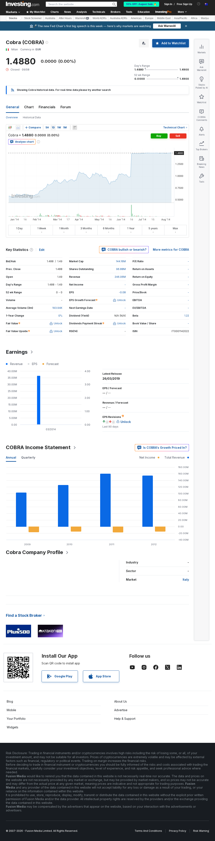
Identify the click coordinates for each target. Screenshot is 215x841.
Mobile (11, 710)
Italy (186, 579)
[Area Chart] (18, 127)
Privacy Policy (177, 830)
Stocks (13, 18)
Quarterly (28, 457)
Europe (149, 18)
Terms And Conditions (148, 830)
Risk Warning (201, 830)
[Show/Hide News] (74, 127)
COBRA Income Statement (38, 447)
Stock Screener (33, 18)
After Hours (65, 18)
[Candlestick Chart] (10, 127)
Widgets (12, 727)
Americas (136, 18)
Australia (50, 18)
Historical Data (32, 117)
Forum (65, 107)
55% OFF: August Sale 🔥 (141, 4)
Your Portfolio (16, 718)
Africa (194, 18)
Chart (29, 107)
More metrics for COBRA (171, 249)
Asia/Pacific (180, 18)
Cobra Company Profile (34, 552)
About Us (120, 701)
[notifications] (198, 4)
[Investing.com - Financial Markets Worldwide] (22, 4)
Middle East (163, 18)
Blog (10, 701)
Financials (47, 107)
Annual (11, 457)
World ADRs (99, 18)
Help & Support (124, 718)
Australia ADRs (118, 18)
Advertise (120, 710)
